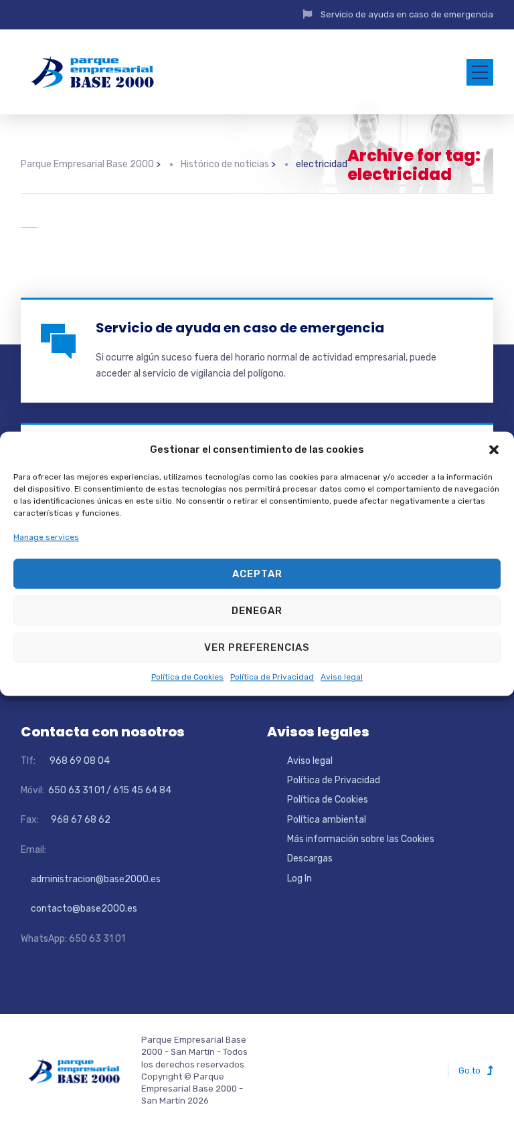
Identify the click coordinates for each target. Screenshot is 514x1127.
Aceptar (257, 574)
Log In (299, 878)
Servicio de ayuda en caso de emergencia (407, 14)
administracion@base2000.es (91, 879)
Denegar (257, 611)
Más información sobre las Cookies (360, 839)
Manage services (46, 537)
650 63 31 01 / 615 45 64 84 (108, 790)
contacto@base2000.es (79, 908)
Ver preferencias (257, 647)
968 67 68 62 (79, 819)
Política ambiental (326, 819)
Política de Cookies (187, 677)
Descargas (310, 858)
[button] (494, 449)
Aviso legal (342, 677)
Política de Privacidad (272, 677)
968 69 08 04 (73, 760)
